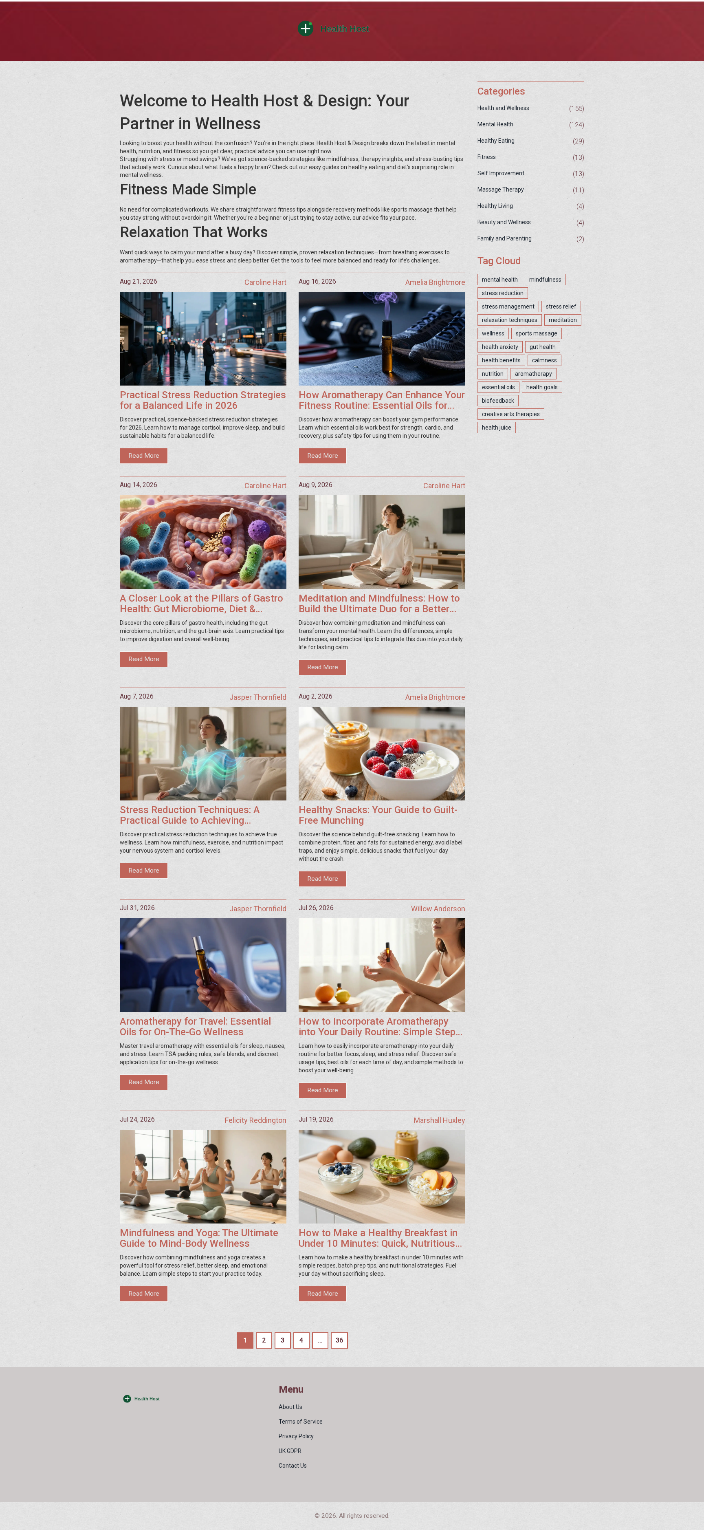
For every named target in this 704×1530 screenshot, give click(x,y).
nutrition (493, 373)
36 (339, 1340)
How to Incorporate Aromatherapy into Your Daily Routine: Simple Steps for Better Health (380, 1027)
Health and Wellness (503, 108)
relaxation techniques (509, 320)
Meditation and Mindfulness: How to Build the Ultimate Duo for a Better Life (379, 604)
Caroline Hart (265, 282)
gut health (543, 347)
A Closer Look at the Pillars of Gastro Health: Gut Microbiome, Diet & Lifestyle (201, 604)
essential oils (498, 387)
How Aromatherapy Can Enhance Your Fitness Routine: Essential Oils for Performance (382, 400)
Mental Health (495, 124)
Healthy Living (495, 206)
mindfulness (545, 279)
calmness (544, 360)
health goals (542, 387)
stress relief (561, 306)
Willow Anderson (438, 908)
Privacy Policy (296, 1436)
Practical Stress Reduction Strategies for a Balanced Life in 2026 (203, 400)
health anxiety (500, 347)
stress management (508, 306)
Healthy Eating (496, 140)
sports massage (536, 333)
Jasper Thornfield (257, 697)
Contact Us (293, 1465)
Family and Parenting (504, 238)
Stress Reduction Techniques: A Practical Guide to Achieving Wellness (190, 815)
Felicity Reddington (255, 1120)
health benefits (501, 360)
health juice (496, 427)
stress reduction (503, 293)
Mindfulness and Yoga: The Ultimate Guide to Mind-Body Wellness (199, 1238)
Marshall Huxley (439, 1120)
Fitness (486, 157)
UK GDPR (290, 1451)
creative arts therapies (511, 414)
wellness (493, 333)
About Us (290, 1407)
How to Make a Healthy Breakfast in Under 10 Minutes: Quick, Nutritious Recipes (378, 1238)
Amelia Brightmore (435, 282)
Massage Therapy (500, 189)
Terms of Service (301, 1421)
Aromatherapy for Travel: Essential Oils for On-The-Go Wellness (195, 1027)
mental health (500, 279)
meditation (563, 320)
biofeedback (498, 400)
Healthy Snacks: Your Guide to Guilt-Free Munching (378, 815)
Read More (143, 455)
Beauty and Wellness (504, 222)
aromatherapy (533, 373)
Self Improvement (500, 173)
